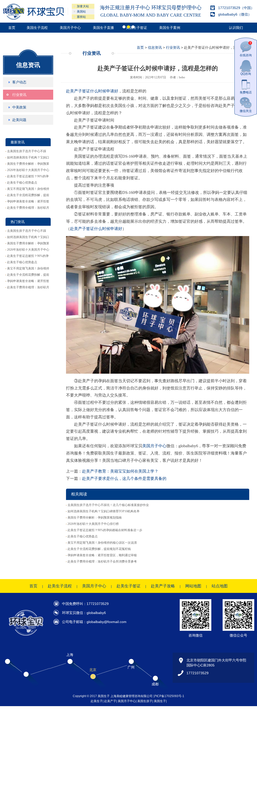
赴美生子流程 (60, 669)
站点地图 (220, 669)
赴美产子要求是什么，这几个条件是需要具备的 (124, 561)
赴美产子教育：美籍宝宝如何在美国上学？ (120, 554)
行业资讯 (19, 178)
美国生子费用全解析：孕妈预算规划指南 (95, 600)
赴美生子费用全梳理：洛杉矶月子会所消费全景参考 (102, 644)
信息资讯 (28, 148)
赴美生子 (97, 784)
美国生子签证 (136, 28)
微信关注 (246, 111)
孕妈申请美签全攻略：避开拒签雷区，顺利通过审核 (102, 638)
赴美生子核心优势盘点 (22, 265)
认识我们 (236, 28)
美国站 (81, 11)
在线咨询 (246, 49)
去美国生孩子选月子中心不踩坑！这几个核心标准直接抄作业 (108, 588)
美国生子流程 (37, 28)
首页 (11, 28)
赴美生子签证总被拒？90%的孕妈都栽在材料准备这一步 (105, 613)
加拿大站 (83, 6)
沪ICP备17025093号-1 (168, 779)
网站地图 (193, 669)
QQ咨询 (245, 74)
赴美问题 (19, 203)
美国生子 (160, 784)
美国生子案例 (169, 28)
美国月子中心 (70, 28)
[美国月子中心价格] (33, 12)
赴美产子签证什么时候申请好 (92, 174)
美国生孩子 (144, 784)
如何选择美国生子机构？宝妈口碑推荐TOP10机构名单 (104, 594)
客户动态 (19, 165)
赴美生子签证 (128, 669)
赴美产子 (110, 784)
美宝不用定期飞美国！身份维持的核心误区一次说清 (102, 625)
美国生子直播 (103, 28)
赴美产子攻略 (163, 669)
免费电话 (246, 92)
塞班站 (81, 17)
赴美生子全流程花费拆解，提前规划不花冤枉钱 (99, 632)
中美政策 (19, 190)
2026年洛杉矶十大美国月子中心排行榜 (93, 606)
